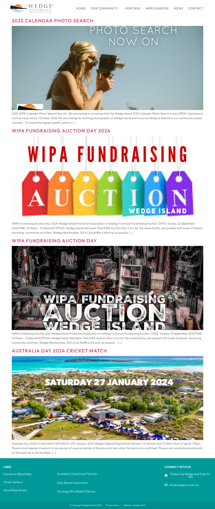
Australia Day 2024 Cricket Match (59, 351)
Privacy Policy (112, 505)
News (178, 8)
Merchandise (157, 8)
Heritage (133, 8)
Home (81, 8)
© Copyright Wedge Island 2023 (85, 505)
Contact (195, 8)
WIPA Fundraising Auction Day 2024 (61, 131)
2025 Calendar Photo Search (53, 21)
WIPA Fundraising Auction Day (54, 241)
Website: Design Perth (134, 505)
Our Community (104, 8)
